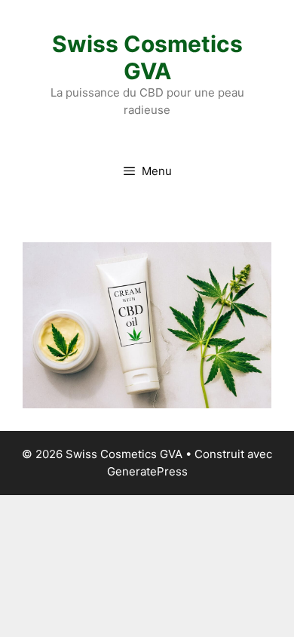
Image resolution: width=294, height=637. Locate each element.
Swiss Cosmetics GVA (147, 57)
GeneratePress (147, 471)
